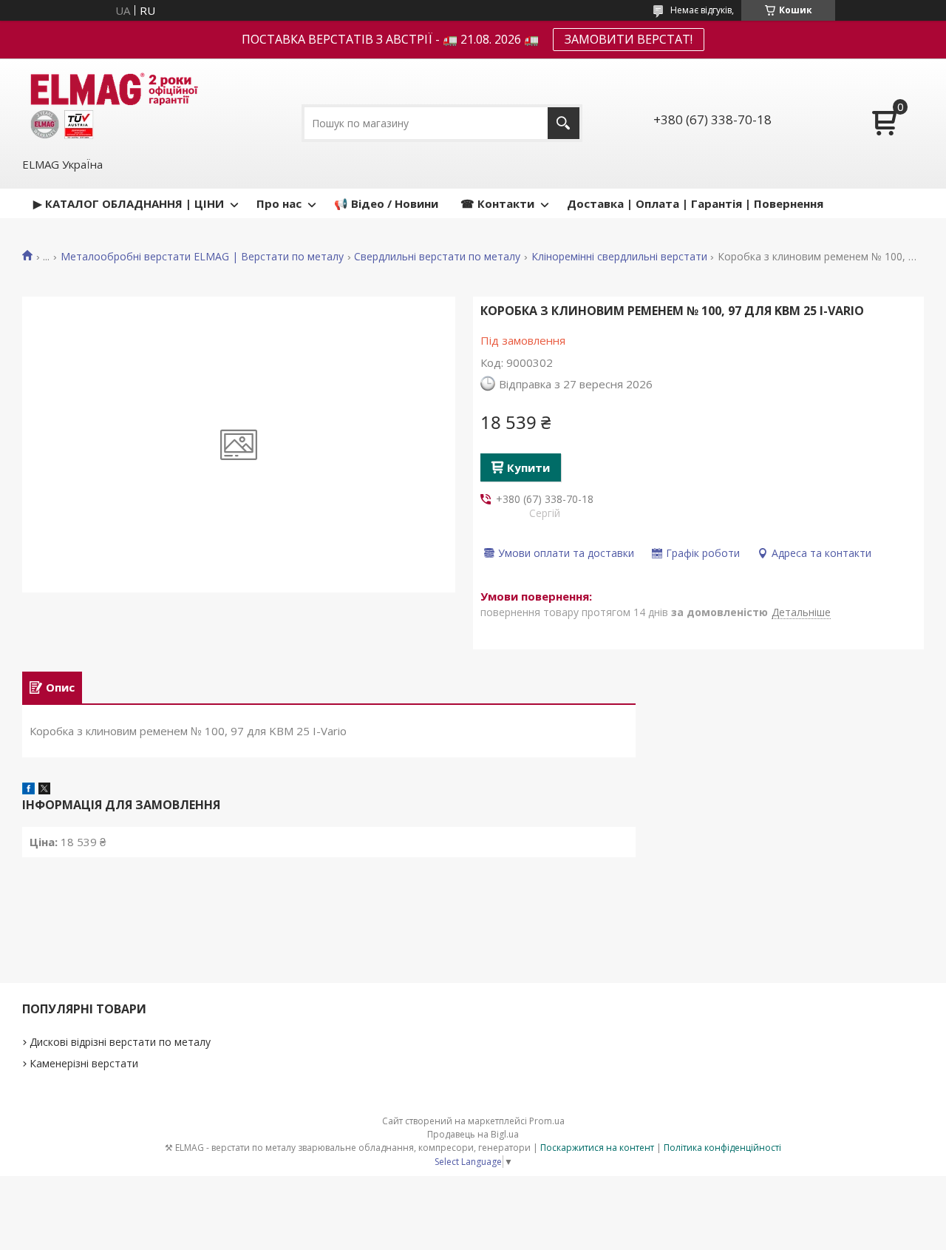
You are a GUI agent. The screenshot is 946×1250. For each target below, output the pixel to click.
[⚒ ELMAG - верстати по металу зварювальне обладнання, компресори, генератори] (111, 106)
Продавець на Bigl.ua (473, 1134)
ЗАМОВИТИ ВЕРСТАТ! (629, 39)
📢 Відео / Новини (386, 203)
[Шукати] (563, 123)
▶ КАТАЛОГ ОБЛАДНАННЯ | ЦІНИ (128, 203)
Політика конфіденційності (722, 1147)
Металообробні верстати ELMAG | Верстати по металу (202, 256)
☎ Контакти (497, 203)
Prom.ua (547, 1121)
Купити (528, 467)
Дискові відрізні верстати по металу (120, 1042)
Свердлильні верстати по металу (437, 256)
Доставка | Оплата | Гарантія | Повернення (695, 203)
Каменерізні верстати (84, 1063)
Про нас (279, 203)
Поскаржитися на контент (597, 1147)
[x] (44, 790)
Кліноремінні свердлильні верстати (619, 256)
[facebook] (28, 790)
